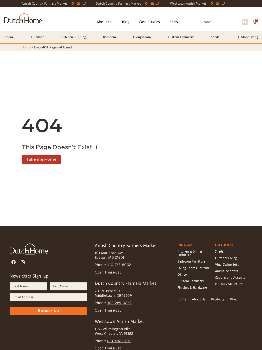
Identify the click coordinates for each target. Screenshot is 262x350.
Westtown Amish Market (188, 4)
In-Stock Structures (229, 284)
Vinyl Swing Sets (227, 265)
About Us (104, 22)
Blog (125, 22)
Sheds (219, 251)
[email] (79, 3)
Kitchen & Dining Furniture (189, 253)
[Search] (245, 22)
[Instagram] (23, 262)
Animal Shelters (226, 271)
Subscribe (48, 310)
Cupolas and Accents (230, 278)
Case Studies (149, 22)
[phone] (85, 3)
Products (217, 299)
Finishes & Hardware (192, 288)
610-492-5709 (119, 341)
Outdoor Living (226, 258)
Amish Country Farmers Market (44, 4)
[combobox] (221, 22)
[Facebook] (13, 262)
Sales (174, 22)
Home (26, 47)
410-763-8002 (119, 265)
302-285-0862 (119, 303)
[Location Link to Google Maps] (73, 3)
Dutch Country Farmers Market (118, 4)
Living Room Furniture (193, 268)
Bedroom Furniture (191, 261)
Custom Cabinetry (190, 281)
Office (182, 275)
